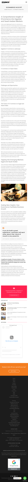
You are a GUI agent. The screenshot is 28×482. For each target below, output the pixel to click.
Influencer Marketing (14, 416)
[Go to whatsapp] (25, 478)
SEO (14, 410)
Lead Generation (14, 413)
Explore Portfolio (14, 295)
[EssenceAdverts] (6, 2)
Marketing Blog (8, 9)
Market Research (14, 405)
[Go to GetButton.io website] (25, 480)
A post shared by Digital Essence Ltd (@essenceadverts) (13, 354)
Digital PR (14, 419)
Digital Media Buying (14, 414)
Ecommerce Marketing (18, 9)
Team (14, 381)
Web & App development (14, 424)
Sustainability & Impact (14, 397)
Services (14, 400)
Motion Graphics (14, 421)
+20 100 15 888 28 (11, 440)
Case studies (14, 386)
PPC (14, 411)
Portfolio (14, 384)
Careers (14, 383)
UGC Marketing (14, 417)
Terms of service (11, 479)
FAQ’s (14, 394)
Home (14, 378)
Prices (14, 389)
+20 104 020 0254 (19, 440)
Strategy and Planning (14, 402)
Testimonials (14, 387)
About (14, 380)
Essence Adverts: (4, 244)
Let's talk (13, 371)
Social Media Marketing (14, 408)
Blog (14, 392)
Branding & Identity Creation (14, 422)
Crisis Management (14, 406)
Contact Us (14, 390)
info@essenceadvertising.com (15, 437)
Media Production (14, 403)
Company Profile (14, 395)
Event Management (14, 425)
